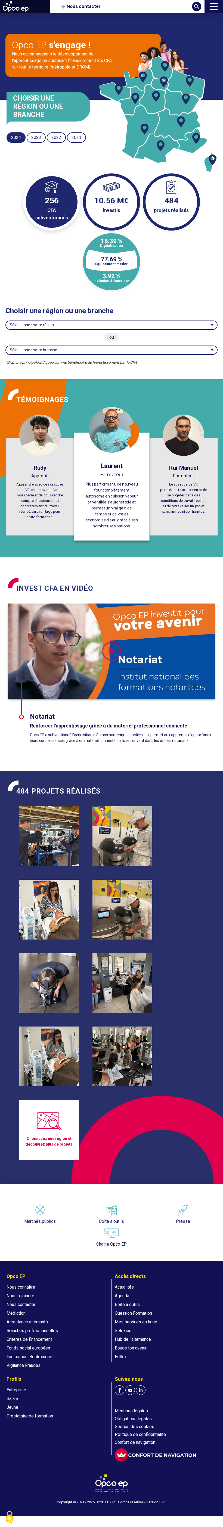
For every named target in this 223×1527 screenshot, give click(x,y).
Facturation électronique (29, 1356)
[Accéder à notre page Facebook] (119, 1390)
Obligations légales (133, 1418)
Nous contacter (21, 1304)
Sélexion (123, 1330)
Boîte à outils (127, 1304)
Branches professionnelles (32, 1330)
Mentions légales (131, 1410)
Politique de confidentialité (140, 1434)
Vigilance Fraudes (24, 1365)
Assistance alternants (27, 1321)
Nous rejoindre (20, 1295)
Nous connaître (21, 1287)
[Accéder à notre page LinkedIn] (140, 1390)
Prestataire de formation (30, 1416)
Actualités (124, 1287)
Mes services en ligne (136, 1321)
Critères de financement (29, 1339)
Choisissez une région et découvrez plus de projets (49, 1141)
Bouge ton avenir (131, 1348)
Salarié (13, 1398)
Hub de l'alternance (133, 1339)
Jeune (12, 1407)
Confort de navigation (135, 1442)
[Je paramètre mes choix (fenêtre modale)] (9, 1517)
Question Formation (133, 1313)
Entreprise (16, 1389)
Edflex (121, 1356)
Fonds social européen (28, 1348)
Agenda (122, 1295)
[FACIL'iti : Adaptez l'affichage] (155, 1454)
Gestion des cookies (134, 1426)
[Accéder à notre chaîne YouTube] (130, 1390)
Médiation (16, 1313)
